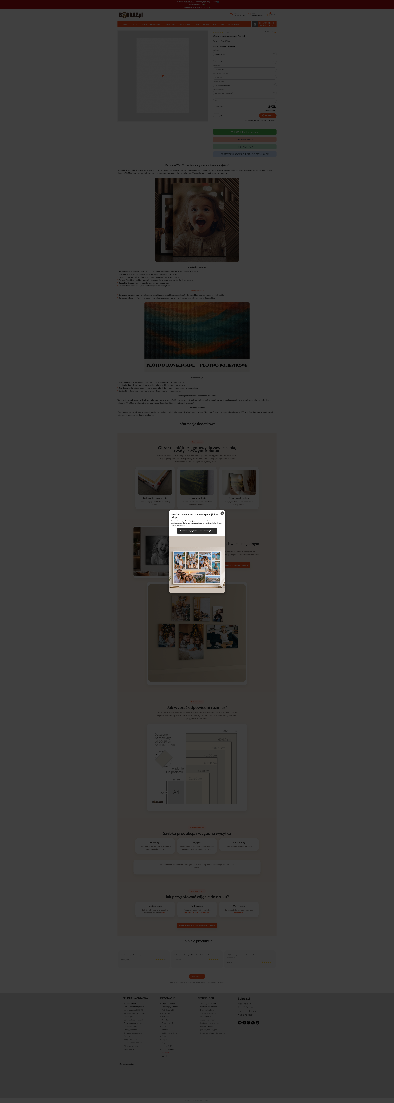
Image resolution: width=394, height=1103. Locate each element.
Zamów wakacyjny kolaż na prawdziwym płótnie (197, 531)
